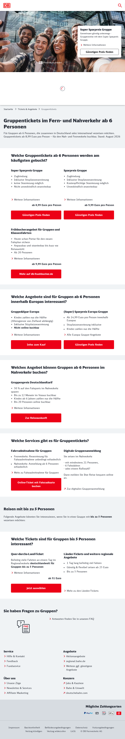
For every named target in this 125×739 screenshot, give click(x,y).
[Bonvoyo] (118, 713)
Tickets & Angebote (27, 109)
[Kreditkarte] (97, 713)
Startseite (8, 109)
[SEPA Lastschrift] (103, 713)
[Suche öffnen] (120, 5)
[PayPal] (88, 713)
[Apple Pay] (111, 713)
